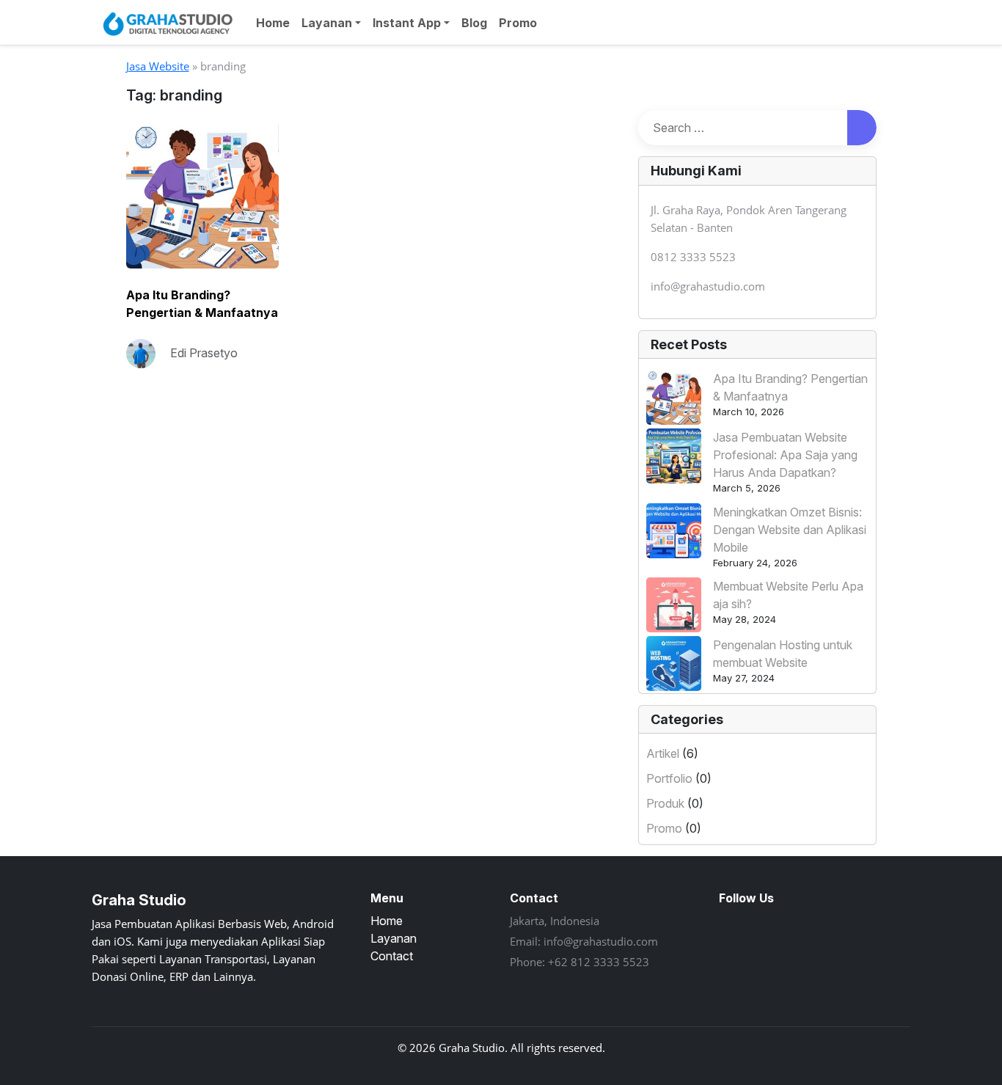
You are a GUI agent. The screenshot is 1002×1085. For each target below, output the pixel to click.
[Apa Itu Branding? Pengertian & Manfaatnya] (673, 397)
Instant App (407, 22)
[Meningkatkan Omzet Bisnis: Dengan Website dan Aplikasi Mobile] (673, 530)
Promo (518, 22)
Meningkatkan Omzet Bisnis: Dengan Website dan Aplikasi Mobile (789, 530)
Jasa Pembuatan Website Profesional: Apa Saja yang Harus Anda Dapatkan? (785, 455)
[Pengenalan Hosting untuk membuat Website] (673, 663)
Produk (665, 803)
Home (273, 22)
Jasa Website (157, 66)
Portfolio (669, 778)
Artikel (662, 753)
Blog (474, 22)
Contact (391, 956)
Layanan (326, 22)
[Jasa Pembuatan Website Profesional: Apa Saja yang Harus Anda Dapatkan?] (673, 455)
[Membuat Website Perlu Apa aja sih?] (673, 604)
